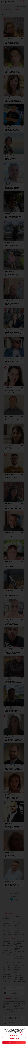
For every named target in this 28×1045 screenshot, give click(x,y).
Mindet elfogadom (14, 1042)
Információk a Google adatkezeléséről (16, 1034)
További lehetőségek (14, 1038)
